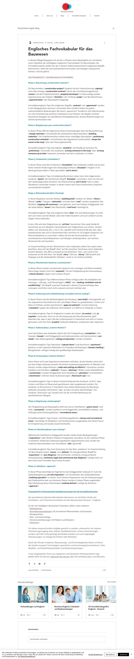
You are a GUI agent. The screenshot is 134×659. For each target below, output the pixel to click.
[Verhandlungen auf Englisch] (33, 594)
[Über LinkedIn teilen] (40, 564)
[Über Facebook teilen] (29, 564)
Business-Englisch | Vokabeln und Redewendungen (66, 607)
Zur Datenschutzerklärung (26, 656)
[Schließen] (131, 654)
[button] (114, 28)
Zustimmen (123, 654)
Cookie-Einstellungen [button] (95, 654)
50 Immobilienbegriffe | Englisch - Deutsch (98, 607)
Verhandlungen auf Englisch (32, 606)
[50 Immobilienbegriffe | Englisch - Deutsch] (101, 594)
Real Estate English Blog (28, 28)
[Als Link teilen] (45, 564)
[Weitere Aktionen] (104, 42)
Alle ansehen (111, 582)
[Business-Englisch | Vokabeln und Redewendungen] (67, 594)
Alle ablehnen (110, 654)
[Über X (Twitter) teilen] (34, 564)
